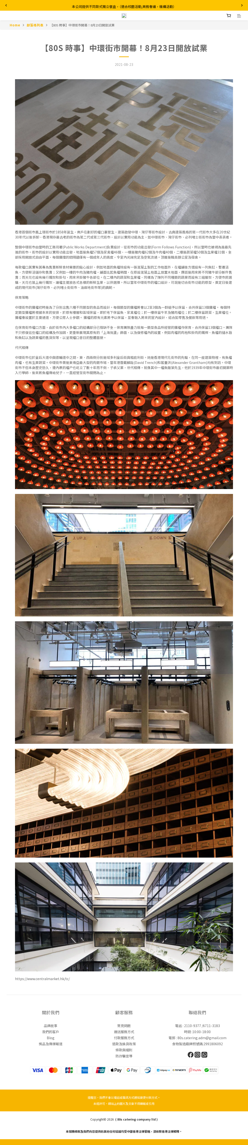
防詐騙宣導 (124, 1055)
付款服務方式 (124, 1037)
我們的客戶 (50, 1031)
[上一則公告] (6, 5)
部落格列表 (35, 25)
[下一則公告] (242, 5)
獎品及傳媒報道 (50, 1043)
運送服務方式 (124, 1031)
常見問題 (124, 1025)
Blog (50, 1037)
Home (15, 25)
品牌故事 (50, 1025)
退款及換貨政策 (124, 1043)
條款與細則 (124, 1049)
